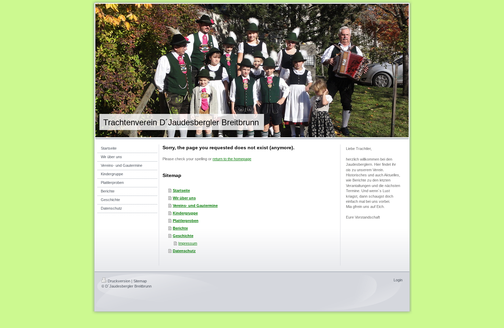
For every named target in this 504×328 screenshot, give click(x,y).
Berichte (180, 228)
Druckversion (119, 281)
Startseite (181, 190)
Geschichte (183, 236)
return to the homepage (232, 159)
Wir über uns (184, 198)
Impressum (187, 243)
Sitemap (140, 281)
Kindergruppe (185, 213)
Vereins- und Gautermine (195, 205)
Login (398, 280)
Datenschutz (184, 251)
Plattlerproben (186, 221)
